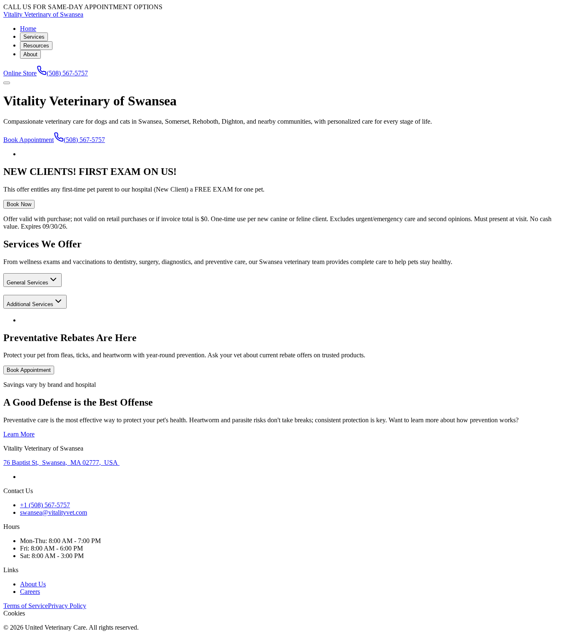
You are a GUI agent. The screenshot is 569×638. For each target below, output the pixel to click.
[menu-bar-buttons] (6, 83)
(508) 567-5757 (67, 73)
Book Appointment (28, 139)
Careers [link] (30, 591)
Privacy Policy (67, 605)
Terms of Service (25, 605)
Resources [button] (36, 45)
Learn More (19, 434)
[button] (32, 280)
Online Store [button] (20, 73)
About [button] (30, 54)
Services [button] (34, 37)
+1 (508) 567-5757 (45, 504)
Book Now (19, 204)
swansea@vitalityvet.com (53, 512)
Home (28, 28)
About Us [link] (33, 584)
